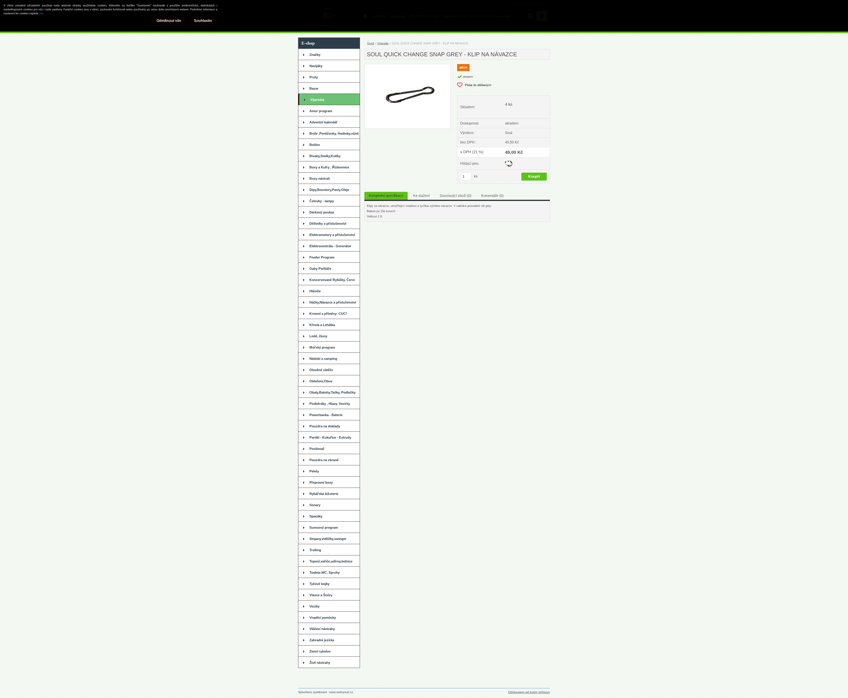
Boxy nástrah (319, 178)
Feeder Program (321, 257)
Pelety (314, 471)
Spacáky (315, 516)
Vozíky (314, 606)
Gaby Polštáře (320, 268)
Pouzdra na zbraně (324, 460)
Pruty (313, 77)
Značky (314, 55)
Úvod (370, 43)
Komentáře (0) (492, 196)
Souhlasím (203, 21)
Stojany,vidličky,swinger (327, 539)
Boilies (314, 145)
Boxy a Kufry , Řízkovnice (329, 167)
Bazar (313, 88)
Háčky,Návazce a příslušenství (332, 302)
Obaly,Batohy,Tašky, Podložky (332, 392)
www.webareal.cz (341, 692)
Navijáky (315, 66)
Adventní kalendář (323, 122)
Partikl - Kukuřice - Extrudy (330, 437)
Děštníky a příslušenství (327, 223)
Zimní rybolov (320, 651)
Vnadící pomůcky (322, 617)
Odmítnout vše (169, 21)
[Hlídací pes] (508, 162)
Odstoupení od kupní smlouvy (529, 692)
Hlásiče (315, 291)
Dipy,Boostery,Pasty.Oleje (329, 190)
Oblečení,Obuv (320, 381)
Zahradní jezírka (321, 640)
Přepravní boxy (321, 482)
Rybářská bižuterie (323, 494)
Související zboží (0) (455, 196)
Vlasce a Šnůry (320, 595)
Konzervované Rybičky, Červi (332, 280)
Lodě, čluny (318, 336)
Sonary (314, 505)
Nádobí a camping (323, 358)
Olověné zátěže (321, 370)
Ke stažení (421, 196)
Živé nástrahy (319, 662)
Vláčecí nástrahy (322, 629)
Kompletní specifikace (386, 196)
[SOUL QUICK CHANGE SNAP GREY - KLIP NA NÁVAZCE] (407, 66)
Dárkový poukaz (321, 212)
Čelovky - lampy (321, 201)
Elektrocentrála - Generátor (330, 246)
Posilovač (316, 449)
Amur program (320, 111)
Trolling (315, 550)
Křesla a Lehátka (322, 325)
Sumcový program (323, 527)
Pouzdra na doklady (324, 426)
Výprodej (317, 100)
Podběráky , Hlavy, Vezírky (329, 404)
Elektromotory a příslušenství (332, 235)
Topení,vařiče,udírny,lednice (330, 561)
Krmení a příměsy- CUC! (328, 313)
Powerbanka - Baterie (326, 415)
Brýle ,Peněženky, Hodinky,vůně (334, 133)
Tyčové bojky (319, 584)
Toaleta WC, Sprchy (324, 572)
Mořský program (322, 347)
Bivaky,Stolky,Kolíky (325, 156)
